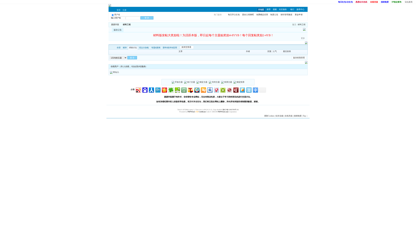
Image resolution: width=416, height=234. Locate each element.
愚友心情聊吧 (248, 14)
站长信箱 (279, 116)
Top (304, 116)
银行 (292, 9)
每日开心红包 (234, 14)
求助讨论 (133, 47)
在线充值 (288, 116)
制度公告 (274, 14)
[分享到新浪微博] (138, 90)
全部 (119, 47)
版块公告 (118, 30)
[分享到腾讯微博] (158, 90)
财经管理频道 (286, 14)
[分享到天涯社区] (249, 90)
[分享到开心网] (164, 90)
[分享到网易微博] (216, 90)
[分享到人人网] (151, 90)
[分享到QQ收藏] (197, 90)
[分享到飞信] (242, 90)
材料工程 (127, 24)
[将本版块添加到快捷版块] (134, 24)
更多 (303, 38)
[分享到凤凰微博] (229, 90)
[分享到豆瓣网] (184, 90)
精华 (125, 47)
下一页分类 (113, 47)
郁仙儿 (116, 72)
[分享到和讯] (236, 90)
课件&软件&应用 (170, 47)
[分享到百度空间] (177, 90)
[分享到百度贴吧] (210, 90)
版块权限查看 (299, 58)
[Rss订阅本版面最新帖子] (132, 24)
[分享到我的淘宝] (203, 90)
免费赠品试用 (262, 14)
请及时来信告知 (194, 101)
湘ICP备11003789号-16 (230, 109)
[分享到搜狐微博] (190, 90)
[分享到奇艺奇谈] (223, 90)
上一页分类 (111, 47)
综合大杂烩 (144, 47)
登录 (119, 10)
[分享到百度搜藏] (145, 90)
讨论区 (261, 9)
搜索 (275, 9)
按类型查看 (186, 47)
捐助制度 (298, 116)
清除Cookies (269, 116)
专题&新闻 (155, 47)
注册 (124, 10)
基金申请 (299, 14)
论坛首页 (409, 2)
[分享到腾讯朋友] (171, 90)
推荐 (269, 9)
